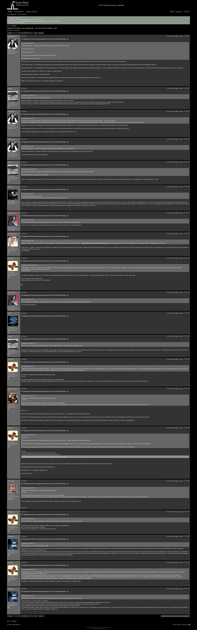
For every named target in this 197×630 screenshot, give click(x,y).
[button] (24, 11)
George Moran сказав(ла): (28, 95)
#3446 (187, 186)
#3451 (187, 313)
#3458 (187, 536)
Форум (10, 11)
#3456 (187, 480)
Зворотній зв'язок (177, 624)
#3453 (187, 359)
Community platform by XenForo (98, 627)
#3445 (187, 162)
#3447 (187, 212)
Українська (17, 624)
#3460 (187, 588)
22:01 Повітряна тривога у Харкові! (111, 5)
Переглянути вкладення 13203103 (32, 196)
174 (27, 33)
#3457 (187, 511)
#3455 (187, 427)
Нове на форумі (18, 11)
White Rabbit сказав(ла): (28, 518)
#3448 (187, 233)
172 (21, 33)
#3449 (187, 258)
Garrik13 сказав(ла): (27, 240)
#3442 (187, 88)
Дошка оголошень (31, 11)
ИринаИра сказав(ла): (27, 395)
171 (18, 33)
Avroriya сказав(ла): (27, 43)
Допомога (185, 624)
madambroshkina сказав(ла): (29, 265)
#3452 (187, 336)
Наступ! (41, 33)
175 (30, 33)
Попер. (10, 33)
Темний (10, 624)
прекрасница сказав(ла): (28, 343)
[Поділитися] (185, 36)
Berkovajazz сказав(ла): (28, 569)
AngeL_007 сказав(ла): (27, 434)
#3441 (187, 36)
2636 (36, 33)
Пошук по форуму (22, 14)
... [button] (16, 33)
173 (24, 33)
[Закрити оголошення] (188, 18)
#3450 (187, 292)
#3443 (187, 111)
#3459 (187, 562)
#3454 (187, 388)
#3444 (187, 139)
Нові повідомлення (11, 14)
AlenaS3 (10, 30)
